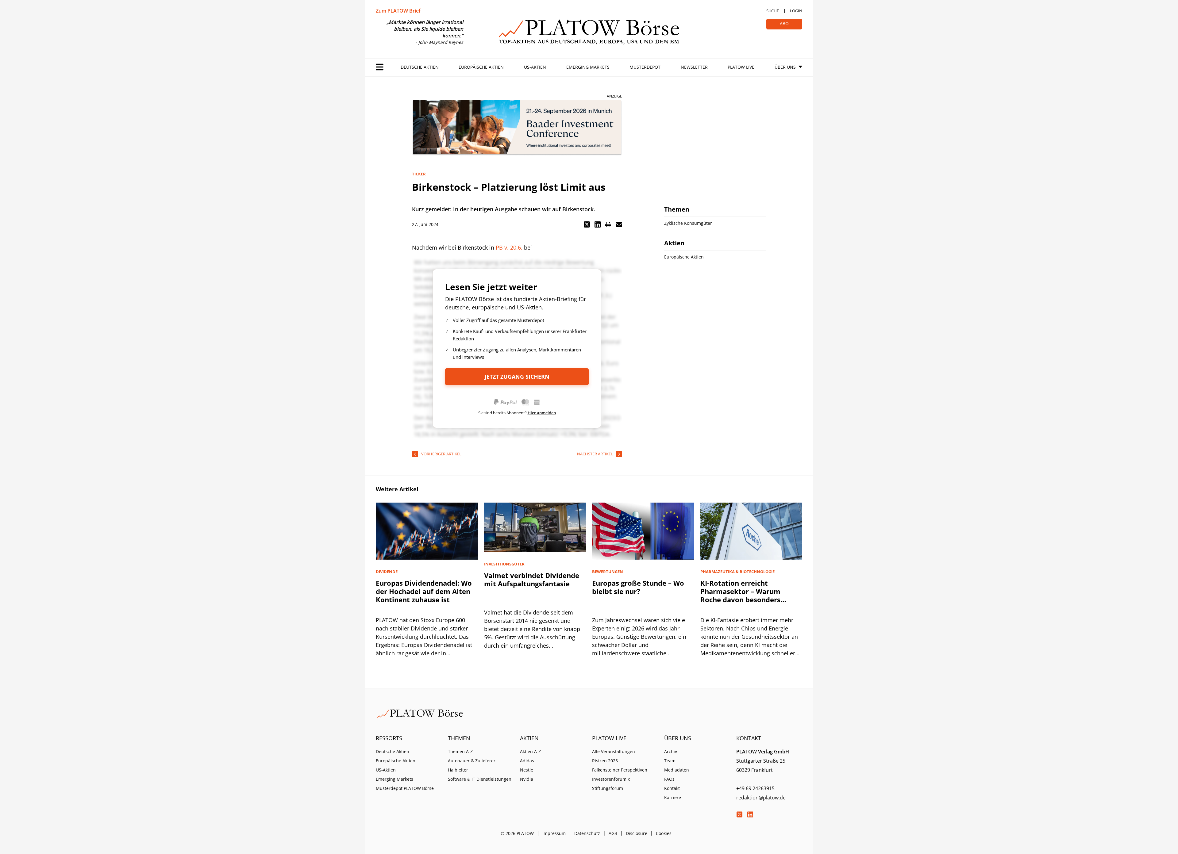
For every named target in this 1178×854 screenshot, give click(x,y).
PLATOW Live (741, 67)
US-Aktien (535, 67)
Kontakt (672, 788)
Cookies (664, 833)
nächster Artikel (595, 454)
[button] (587, 224)
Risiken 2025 (605, 761)
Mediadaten (676, 770)
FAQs (669, 779)
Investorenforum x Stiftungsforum (611, 783)
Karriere (672, 797)
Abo (784, 23)
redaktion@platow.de (761, 797)
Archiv (670, 751)
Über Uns (785, 67)
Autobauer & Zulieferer (471, 761)
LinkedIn (750, 814)
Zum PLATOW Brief (398, 10)
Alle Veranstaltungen (613, 751)
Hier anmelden (542, 413)
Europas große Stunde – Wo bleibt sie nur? (638, 587)
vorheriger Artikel (441, 454)
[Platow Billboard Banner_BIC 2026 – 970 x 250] (517, 128)
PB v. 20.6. (509, 247)
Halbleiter (458, 770)
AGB (613, 833)
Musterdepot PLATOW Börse (405, 788)
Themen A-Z (460, 751)
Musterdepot (644, 67)
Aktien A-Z (530, 751)
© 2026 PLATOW (517, 833)
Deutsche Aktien (420, 67)
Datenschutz (587, 833)
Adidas (527, 761)
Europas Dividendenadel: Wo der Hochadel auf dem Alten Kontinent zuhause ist (424, 591)
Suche (772, 10)
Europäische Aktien (481, 67)
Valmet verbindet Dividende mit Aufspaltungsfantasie (531, 579)
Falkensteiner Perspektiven (619, 770)
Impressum (554, 833)
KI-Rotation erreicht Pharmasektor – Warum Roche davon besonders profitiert (740, 595)
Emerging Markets (588, 67)
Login (796, 10)
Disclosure (636, 833)
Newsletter (694, 67)
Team (670, 761)
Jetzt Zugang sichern (517, 376)
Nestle (526, 770)
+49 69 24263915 (755, 788)
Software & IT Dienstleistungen (479, 779)
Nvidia (526, 779)
